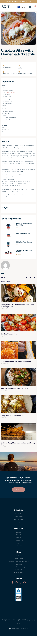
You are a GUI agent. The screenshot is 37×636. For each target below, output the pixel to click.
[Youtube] (24, 582)
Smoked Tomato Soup (9, 334)
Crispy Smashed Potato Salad (12, 416)
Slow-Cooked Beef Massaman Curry (14, 388)
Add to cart (18, 227)
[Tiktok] (20, 582)
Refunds (31, 620)
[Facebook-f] (12, 582)
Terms (18, 623)
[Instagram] (16, 582)
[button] (30, 7)
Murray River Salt (10, 92)
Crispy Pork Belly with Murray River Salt (16, 361)
